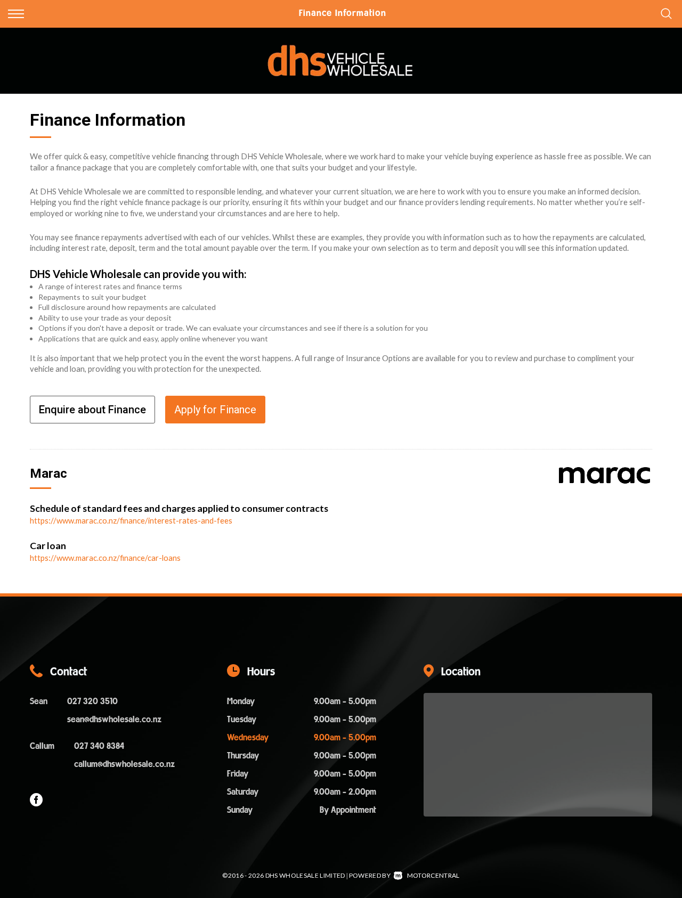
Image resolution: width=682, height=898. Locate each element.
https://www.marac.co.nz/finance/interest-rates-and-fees (131, 520)
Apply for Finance (215, 409)
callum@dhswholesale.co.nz (124, 765)
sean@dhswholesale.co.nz (114, 720)
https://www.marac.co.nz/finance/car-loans (105, 557)
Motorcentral (433, 875)
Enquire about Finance (92, 409)
